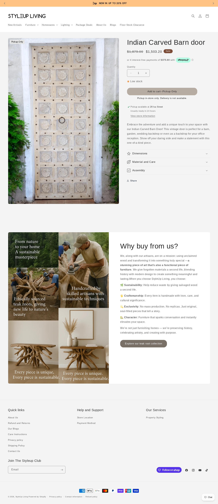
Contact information (73, 496)
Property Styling (155, 417)
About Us (13, 417)
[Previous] (4, 3)
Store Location (85, 417)
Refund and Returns (19, 423)
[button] (31, 25)
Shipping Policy (16, 445)
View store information (143, 116)
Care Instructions (17, 434)
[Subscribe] (61, 470)
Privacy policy (15, 440)
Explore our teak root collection (143, 343)
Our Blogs (13, 428)
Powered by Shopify (37, 497)
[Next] (213, 3)
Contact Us (14, 451)
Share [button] (133, 180)
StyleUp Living (21, 497)
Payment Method (86, 423)
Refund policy (92, 496)
